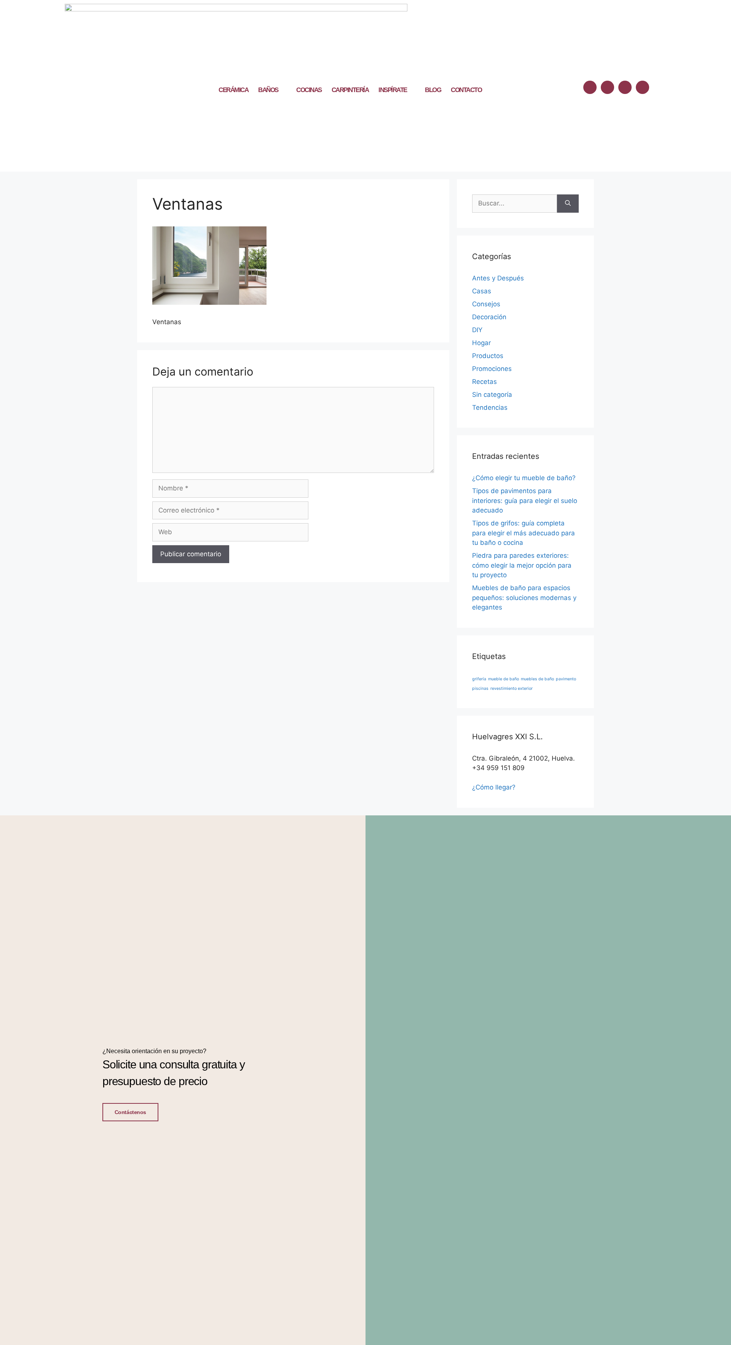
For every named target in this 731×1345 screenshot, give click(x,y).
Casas (481, 291)
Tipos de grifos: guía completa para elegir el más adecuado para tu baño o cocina (523, 532)
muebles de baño (537, 678)
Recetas (484, 381)
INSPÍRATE (392, 90)
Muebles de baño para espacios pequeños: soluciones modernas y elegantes (524, 597)
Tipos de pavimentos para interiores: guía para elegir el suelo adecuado (524, 500)
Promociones (492, 368)
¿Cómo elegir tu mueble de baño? (524, 478)
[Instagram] (607, 87)
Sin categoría (492, 394)
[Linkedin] (625, 87)
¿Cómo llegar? (494, 787)
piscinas (480, 688)
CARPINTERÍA (350, 90)
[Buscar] (568, 203)
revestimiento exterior (511, 688)
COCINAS (309, 90)
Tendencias (490, 407)
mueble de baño (503, 678)
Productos (487, 356)
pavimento (566, 678)
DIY (477, 330)
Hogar (481, 343)
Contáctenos (130, 1112)
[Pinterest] (642, 87)
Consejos (486, 304)
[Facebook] (590, 87)
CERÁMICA (233, 90)
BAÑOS (268, 90)
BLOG (433, 90)
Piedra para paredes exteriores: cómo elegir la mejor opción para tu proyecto (521, 565)
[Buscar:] (514, 203)
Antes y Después (498, 278)
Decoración (489, 317)
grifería (479, 678)
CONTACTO (466, 90)
